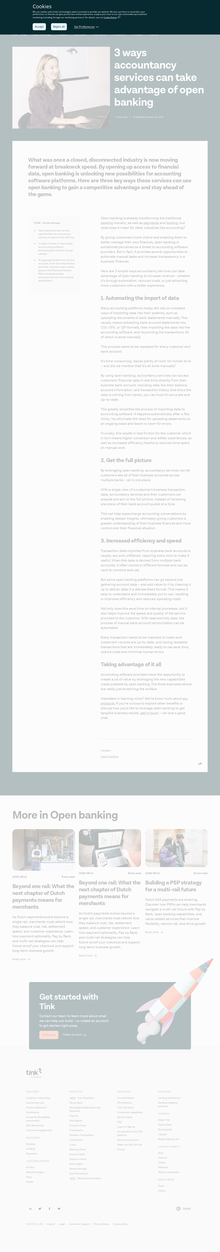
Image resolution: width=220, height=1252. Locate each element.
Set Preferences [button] (84, 27)
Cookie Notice (110, 17)
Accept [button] (39, 27)
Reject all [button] (59, 27)
